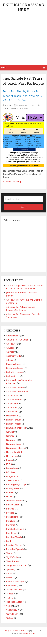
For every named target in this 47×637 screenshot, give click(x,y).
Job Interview (12, 480)
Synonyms (11, 585)
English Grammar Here (23, 7)
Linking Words (13, 488)
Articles (9, 360)
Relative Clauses (14, 545)
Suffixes (10, 577)
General (10, 432)
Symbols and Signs (15, 581)
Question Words (14, 537)
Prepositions (12, 517)
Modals (9, 492)
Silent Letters (12, 561)
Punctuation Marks (15, 529)
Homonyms (12, 456)
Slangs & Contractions (17, 565)
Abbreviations (13, 335)
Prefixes (10, 513)
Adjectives (11, 344)
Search (24, 207)
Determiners (12, 415)
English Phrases (13, 424)
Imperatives (12, 468)
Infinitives (10, 472)
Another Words (13, 356)
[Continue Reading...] (12, 181)
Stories (9, 573)
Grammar (10, 440)
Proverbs (10, 525)
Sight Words (12, 557)
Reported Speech (15, 549)
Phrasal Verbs (12, 504)
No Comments (21, 108)
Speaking (10, 569)
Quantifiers (11, 533)
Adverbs (10, 348)
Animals (10, 352)
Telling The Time (14, 589)
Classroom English (15, 368)
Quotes (9, 541)
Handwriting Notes (15, 452)
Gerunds (10, 436)
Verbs (5, 108)
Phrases (10, 509)
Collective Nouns (14, 372)
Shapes (9, 553)
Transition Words (14, 602)
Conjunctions (12, 403)
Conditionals (12, 395)
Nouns (9, 496)
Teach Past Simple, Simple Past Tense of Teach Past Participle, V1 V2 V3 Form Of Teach (23, 96)
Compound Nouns (15, 387)
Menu (4, 67)
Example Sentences (16, 428)
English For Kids (13, 420)
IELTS (9, 464)
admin (8, 105)
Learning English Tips (16, 484)
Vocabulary (11, 610)
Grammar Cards (13, 444)
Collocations (12, 376)
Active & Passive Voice (17, 340)
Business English (14, 364)
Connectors (11, 407)
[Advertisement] (23, 39)
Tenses (9, 593)
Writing (9, 618)
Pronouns (10, 521)
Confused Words (14, 399)
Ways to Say (12, 614)
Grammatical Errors (15, 448)
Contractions (12, 411)
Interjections (12, 476)
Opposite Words (14, 500)
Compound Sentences (17, 391)
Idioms (9, 460)
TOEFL (9, 598)
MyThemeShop (28, 633)
